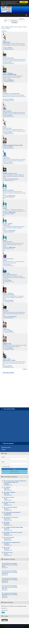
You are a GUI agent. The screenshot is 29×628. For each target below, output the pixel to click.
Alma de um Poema (7, 241)
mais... (3, 612)
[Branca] (14, 356)
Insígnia (5, 208)
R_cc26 (10, 162)
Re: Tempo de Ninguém (9, 492)
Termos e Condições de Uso (17, 625)
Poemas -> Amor (7, 358)
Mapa (9, 625)
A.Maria (6, 503)
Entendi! (23, 1)
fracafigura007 (7, 513)
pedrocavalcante (13, 316)
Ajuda (6, 625)
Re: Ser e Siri (7, 547)
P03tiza (10, 47)
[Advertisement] (14, 390)
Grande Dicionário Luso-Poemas (10, 564)
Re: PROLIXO (7, 487)
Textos (4, 40)
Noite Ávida (5, 310)
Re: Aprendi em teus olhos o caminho (13, 532)
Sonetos (5, 240)
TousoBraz (11, 99)
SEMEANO (11, 80)
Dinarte (10, 115)
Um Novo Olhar (6, 225)
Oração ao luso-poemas (8, 294)
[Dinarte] (14, 107)
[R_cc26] (14, 154)
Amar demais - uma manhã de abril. (11, 93)
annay (9, 62)
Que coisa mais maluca (8, 58)
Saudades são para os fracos (10, 173)
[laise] (14, 256)
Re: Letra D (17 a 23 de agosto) (9, 563)
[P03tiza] (14, 37)
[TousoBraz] (14, 89)
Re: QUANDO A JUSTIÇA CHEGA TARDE (13, 527)
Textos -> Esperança (8, 73)
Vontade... (5, 260)
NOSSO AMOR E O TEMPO (9, 360)
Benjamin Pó (5, 573)
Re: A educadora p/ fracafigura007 (12, 512)
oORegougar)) (11, 195)
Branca (10, 365)
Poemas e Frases (9, 26)
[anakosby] (14, 290)
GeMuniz (11, 146)
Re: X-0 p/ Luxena (8, 552)
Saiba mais (6, 4)
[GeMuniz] (14, 140)
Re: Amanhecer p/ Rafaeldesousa (12, 542)
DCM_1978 (6, 488)
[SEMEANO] (14, 70)
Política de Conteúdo (15, 626)
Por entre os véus (7, 128)
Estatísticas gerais (6, 447)
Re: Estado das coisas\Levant (11, 517)
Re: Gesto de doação (9, 537)
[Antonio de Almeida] (14, 169)
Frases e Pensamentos (8, 258)
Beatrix (3, 566)
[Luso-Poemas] (14, 9)
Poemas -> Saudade (7, 223)
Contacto (2, 625)
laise (9, 264)
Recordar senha (6, 466)
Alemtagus (6, 483)
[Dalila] (14, 271)
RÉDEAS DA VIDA (7, 343)
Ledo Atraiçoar (6, 158)
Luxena (6, 553)
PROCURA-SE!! (6, 42)
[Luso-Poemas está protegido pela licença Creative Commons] (4, 620)
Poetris (22, 626)
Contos (4, 342)
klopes (5, 498)
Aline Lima (4, 588)
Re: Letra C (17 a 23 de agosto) (9, 570)
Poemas (5, 56)
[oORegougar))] (14, 186)
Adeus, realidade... (7, 111)
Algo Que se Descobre (8, 190)
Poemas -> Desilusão (8, 293)
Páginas (4, 449)
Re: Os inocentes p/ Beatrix (10, 507)
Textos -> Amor (6, 273)
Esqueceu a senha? (14, 471)
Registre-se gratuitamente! (15, 473)
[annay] (14, 55)
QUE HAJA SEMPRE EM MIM (9, 74)
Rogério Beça (7, 518)
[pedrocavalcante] (14, 307)
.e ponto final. (6, 329)
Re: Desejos (7, 522)
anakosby (10, 300)
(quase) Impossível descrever (10, 274)
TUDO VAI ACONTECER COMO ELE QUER (13, 145)
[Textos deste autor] (3, 32)
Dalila (10, 280)
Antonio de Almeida (13, 179)
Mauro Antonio (7, 538)
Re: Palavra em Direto (9, 497)
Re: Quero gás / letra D (9, 502)
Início (2, 26)
